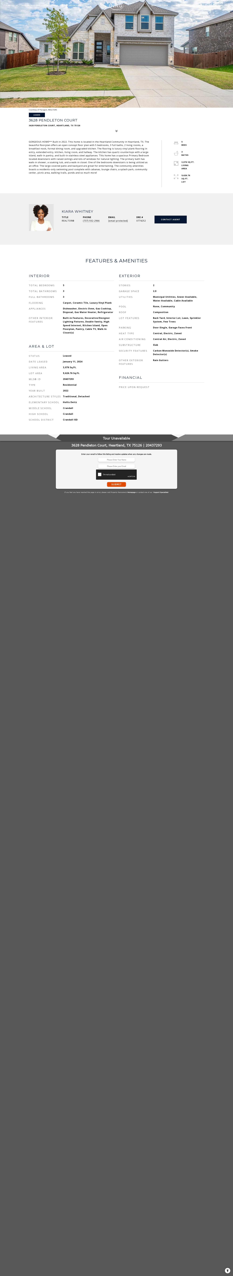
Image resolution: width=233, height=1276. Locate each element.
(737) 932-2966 (91, 220)
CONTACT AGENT (170, 219)
